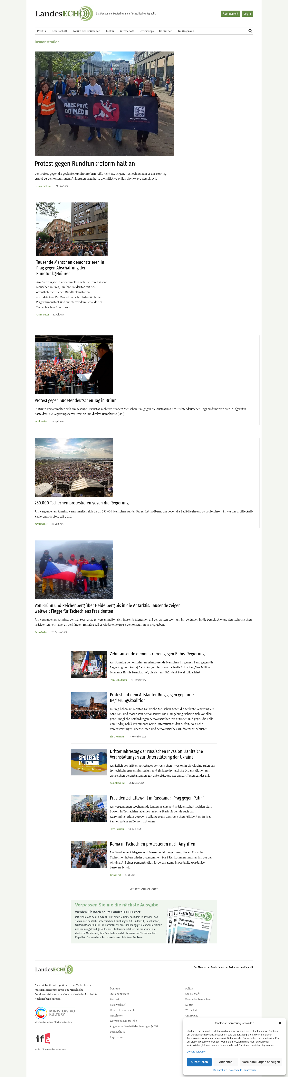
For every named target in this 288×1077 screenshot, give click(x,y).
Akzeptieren (199, 1062)
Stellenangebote (119, 994)
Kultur (110, 31)
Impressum (250, 1070)
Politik (41, 31)
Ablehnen (226, 1062)
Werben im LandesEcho (123, 1021)
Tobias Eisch (115, 875)
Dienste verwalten (196, 1051)
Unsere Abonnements (122, 1010)
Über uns (115, 988)
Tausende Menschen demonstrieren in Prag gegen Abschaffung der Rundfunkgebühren (70, 267)
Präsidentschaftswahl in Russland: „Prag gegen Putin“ (157, 798)
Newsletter (116, 1015)
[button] (280, 1023)
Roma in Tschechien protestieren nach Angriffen (152, 844)
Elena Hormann (117, 736)
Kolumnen (165, 31)
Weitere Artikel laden (144, 889)
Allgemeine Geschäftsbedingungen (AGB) (134, 1026)
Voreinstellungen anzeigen (261, 1062)
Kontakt (114, 999)
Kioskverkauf (117, 1005)
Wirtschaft (127, 31)
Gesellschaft (59, 31)
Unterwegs (147, 31)
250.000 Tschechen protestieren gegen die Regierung (82, 503)
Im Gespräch (186, 31)
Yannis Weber (42, 314)
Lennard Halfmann (43, 186)
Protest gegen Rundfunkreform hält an (85, 163)
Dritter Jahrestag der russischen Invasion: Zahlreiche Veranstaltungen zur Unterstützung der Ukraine (156, 754)
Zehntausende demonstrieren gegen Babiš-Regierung (157, 654)
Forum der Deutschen (86, 31)
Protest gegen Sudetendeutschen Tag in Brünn (76, 400)
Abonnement (230, 13)
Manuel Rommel (117, 783)
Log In (247, 13)
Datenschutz (220, 1070)
